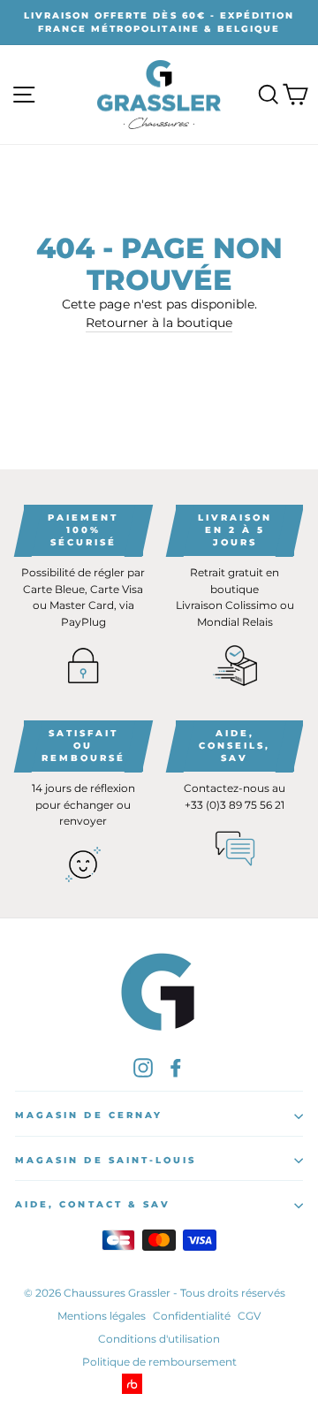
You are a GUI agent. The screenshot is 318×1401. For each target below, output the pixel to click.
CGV (249, 1315)
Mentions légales (101, 1315)
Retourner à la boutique (159, 323)
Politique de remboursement (159, 1361)
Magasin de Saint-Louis (105, 1160)
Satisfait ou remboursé (83, 745)
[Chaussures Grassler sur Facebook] (176, 1067)
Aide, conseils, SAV (234, 745)
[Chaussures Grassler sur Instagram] (143, 1067)
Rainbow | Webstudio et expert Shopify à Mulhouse (159, 1384)
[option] (159, 22)
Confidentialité (192, 1315)
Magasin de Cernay (89, 1115)
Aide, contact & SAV (92, 1204)
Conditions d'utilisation (159, 1338)
